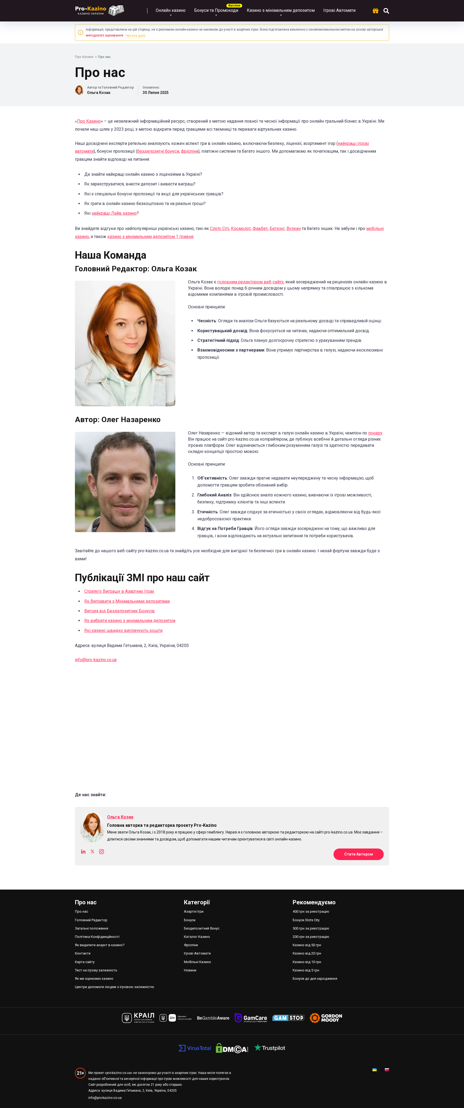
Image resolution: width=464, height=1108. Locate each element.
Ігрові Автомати (339, 10)
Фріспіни (191, 945)
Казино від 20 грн (307, 953)
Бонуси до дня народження (315, 979)
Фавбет (260, 228)
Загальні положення (91, 928)
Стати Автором (358, 854)
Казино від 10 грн (307, 962)
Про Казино (89, 121)
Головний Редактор (91, 920)
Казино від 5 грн (306, 970)
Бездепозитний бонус (201, 928)
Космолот (241, 228)
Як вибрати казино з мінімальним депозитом (129, 620)
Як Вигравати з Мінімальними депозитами (127, 601)
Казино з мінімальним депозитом (281, 10)
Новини (190, 970)
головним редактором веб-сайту (250, 281)
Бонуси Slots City (306, 920)
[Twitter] (92, 852)
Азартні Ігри (194, 911)
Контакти (82, 953)
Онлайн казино (171, 10)
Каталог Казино (197, 937)
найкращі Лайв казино (114, 213)
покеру (375, 433)
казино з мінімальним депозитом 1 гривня (150, 236)
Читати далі (135, 35)
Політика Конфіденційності (97, 937)
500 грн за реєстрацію (311, 928)
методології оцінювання (104, 35)
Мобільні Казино (197, 962)
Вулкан (294, 228)
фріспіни (189, 151)
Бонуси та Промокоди (216, 10)
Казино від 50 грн (307, 945)
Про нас (81, 911)
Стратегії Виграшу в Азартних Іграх (119, 591)
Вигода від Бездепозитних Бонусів (119, 610)
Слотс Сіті (219, 228)
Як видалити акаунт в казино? (100, 945)
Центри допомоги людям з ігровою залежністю (115, 987)
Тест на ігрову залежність (96, 970)
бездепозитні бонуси (158, 151)
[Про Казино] (100, 8)
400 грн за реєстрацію (311, 911)
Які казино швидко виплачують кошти (123, 630)
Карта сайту (85, 962)
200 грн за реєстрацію (311, 937)
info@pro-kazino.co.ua (96, 659)
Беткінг (277, 228)
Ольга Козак (98, 92)
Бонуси (189, 920)
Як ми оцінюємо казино (94, 979)
